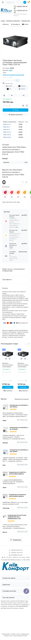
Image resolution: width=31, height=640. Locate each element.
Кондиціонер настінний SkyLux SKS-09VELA (19, 406)
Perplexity (22, 86)
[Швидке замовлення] (5, 358)
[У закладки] (9, 358)
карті (17, 227)
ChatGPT (10, 86)
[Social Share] (4, 95)
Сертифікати (16, 24)
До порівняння (8, 390)
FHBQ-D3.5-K (7, 124)
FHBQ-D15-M (7, 132)
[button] (25, 344)
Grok (10, 89)
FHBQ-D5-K (6, 127)
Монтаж (6, 24)
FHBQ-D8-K (6, 129)
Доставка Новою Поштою (14, 216)
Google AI (22, 89)
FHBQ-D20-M (7, 134)
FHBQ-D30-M (7, 137)
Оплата (26, 24)
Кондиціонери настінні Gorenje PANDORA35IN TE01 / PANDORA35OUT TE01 (17, 516)
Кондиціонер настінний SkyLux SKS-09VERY (19, 450)
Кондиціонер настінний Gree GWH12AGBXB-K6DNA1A (17, 473)
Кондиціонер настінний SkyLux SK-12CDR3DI (19, 428)
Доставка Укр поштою (13, 231)
